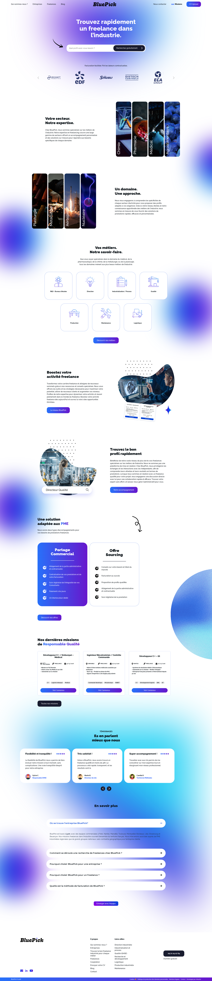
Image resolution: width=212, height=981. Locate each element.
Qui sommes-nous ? (19, 4)
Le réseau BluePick (58, 410)
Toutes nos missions (49, 704)
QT (163, 682)
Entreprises (37, 4)
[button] (103, 788)
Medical (67, 682)
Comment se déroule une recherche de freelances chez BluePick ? (86, 853)
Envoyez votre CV (97, 965)
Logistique (119, 962)
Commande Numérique (95, 682)
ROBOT (117, 682)
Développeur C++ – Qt (149, 656)
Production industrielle (124, 965)
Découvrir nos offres (49, 618)
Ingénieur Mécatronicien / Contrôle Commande (104, 656)
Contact (93, 972)
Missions (176, 4)
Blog (63, 4)
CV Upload (193, 4)
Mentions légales (174, 979)
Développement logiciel (147, 682)
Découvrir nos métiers (106, 340)
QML (158, 682)
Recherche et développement (121, 958)
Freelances (51, 4)
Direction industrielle (123, 945)
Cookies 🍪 (133, 979)
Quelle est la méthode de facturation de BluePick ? (77, 886)
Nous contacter (159, 4)
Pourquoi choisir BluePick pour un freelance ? (74, 875)
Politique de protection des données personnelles (153, 979)
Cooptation (95, 962)
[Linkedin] (26, 971)
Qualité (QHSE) (121, 953)
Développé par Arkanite (194, 979)
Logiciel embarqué (57, 682)
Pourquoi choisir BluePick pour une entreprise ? (76, 864)
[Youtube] (31, 971)
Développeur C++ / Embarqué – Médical (58, 656)
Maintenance (120, 968)
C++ (48, 682)
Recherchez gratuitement (126, 48)
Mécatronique (109, 682)
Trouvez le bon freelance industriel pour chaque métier (100, 953)
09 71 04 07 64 (174, 953)
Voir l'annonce (58, 690)
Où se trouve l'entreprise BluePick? (69, 823)
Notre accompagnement (124, 490)
